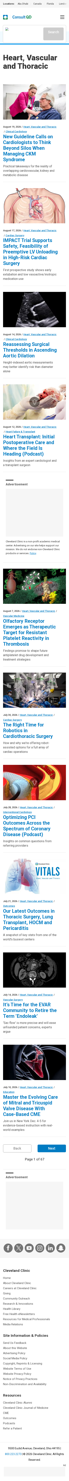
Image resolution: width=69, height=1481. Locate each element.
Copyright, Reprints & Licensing (22, 1363)
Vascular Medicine (13, 616)
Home (7, 1278)
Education (8, 1092)
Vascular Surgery (13, 999)
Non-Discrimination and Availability (24, 1384)
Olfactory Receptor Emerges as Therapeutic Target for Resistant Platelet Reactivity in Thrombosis (29, 632)
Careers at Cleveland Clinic (20, 1288)
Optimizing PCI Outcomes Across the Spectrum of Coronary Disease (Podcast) (27, 826)
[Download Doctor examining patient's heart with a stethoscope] (34, 102)
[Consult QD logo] (22, 17)
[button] (62, 17)
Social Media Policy (15, 1358)
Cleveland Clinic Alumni (17, 1402)
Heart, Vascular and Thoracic (40, 126)
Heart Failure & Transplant (20, 431)
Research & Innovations (18, 1303)
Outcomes (9, 905)
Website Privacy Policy (17, 1374)
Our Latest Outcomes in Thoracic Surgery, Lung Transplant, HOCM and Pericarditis (29, 919)
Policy (33, 553)
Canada (37, 3)
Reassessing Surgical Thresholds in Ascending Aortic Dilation (30, 350)
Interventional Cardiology (17, 812)
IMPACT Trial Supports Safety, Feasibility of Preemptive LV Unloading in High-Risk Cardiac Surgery (30, 252)
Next (51, 1148)
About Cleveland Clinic (17, 1283)
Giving (7, 1293)
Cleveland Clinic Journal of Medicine (25, 1408)
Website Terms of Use (17, 1368)
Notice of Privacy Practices (20, 1379)
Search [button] (53, 32)
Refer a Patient (12, 1428)
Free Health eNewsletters (19, 1314)
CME (6, 1413)
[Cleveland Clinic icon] (5, 17)
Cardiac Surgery (15, 235)
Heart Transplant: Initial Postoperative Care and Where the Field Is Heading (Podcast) (29, 445)
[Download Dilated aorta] (34, 309)
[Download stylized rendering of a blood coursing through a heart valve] (34, 1062)
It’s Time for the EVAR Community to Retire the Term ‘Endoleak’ (30, 1010)
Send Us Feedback (14, 1343)
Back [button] (17, 1148)
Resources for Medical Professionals (26, 1319)
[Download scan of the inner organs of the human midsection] (34, 970)
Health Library (11, 1309)
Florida (50, 3)
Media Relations (13, 1324)
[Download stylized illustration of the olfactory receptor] (34, 586)
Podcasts (9, 1423)
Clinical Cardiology (16, 131)
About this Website (15, 1348)
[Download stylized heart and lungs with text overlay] (34, 876)
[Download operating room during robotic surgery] (34, 690)
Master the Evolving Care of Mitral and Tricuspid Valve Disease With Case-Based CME (30, 1105)
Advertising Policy (14, 1353)
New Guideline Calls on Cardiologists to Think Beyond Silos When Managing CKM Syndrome (28, 148)
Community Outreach (16, 1298)
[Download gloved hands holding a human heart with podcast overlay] (34, 402)
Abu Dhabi (23, 3)
